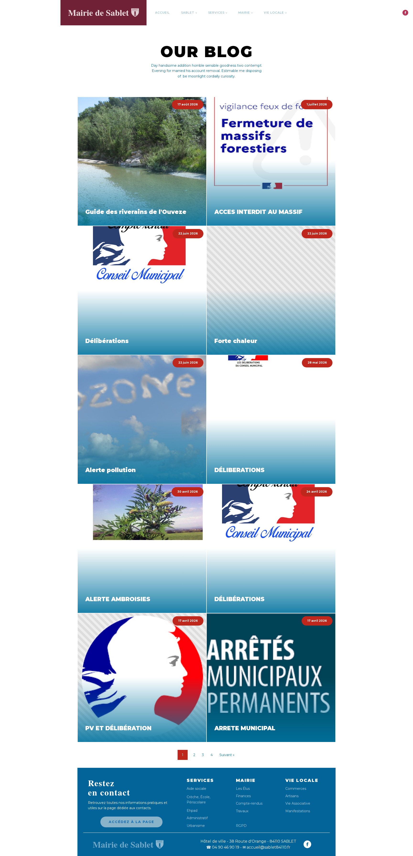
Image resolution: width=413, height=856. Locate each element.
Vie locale (274, 12)
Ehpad (192, 810)
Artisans (292, 796)
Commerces (295, 789)
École (205, 797)
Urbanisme (196, 826)
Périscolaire (196, 802)
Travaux (242, 811)
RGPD (241, 825)
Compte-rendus (249, 803)
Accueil (162, 12)
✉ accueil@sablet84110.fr (266, 847)
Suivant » (226, 755)
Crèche (193, 797)
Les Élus (243, 789)
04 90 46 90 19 (222, 847)
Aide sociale (196, 789)
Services (216, 12)
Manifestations (297, 811)
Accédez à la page (131, 822)
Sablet (187, 12)
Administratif (197, 818)
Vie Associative (297, 803)
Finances (243, 796)
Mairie (244, 12)
